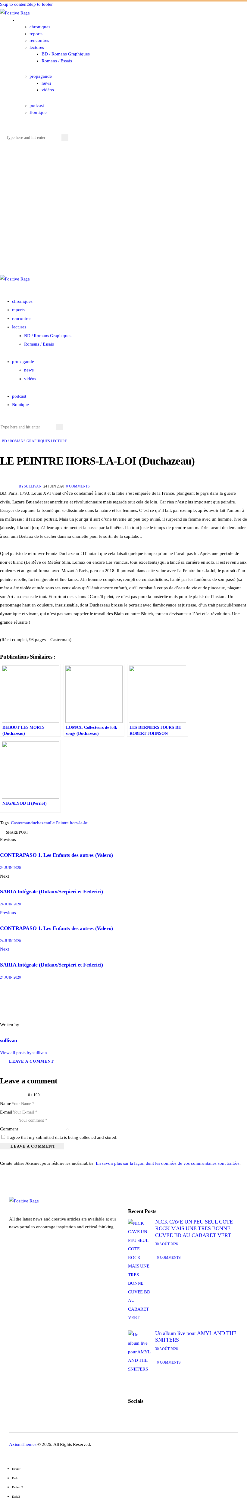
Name (5, 1103)
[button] (7, 128)
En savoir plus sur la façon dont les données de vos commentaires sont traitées (167, 1163)
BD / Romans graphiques (26, 441)
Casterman (20, 822)
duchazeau (40, 822)
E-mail (6, 1112)
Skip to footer (40, 4)
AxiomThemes (22, 1444)
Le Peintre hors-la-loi (69, 822)
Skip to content (14, 4)
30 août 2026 (166, 1244)
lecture (59, 441)
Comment (9, 1129)
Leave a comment (31, 1061)
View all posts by (23, 1052)
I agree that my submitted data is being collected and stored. (62, 1137)
